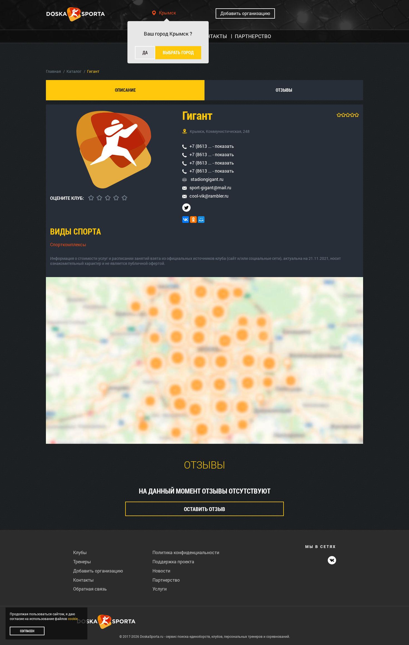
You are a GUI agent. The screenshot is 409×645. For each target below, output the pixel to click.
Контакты (83, 580)
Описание (125, 90)
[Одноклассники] (193, 219)
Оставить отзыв (204, 508)
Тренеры (82, 561)
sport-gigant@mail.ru (210, 187)
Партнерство (166, 580)
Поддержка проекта (173, 561)
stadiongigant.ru (206, 179)
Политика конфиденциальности (185, 552)
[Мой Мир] (201, 219)
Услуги (159, 589)
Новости (161, 571)
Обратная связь (90, 589)
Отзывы (284, 90)
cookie (73, 618)
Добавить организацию (245, 13)
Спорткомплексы (68, 244)
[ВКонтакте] (185, 219)
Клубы (80, 552)
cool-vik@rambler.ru (208, 196)
